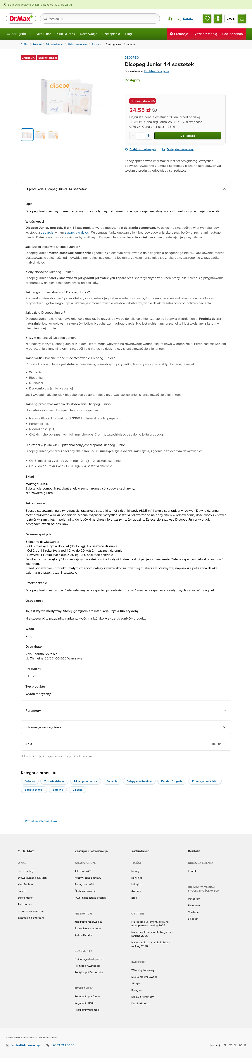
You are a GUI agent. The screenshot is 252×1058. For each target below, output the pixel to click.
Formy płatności (84, 884)
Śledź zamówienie (85, 890)
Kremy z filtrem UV (142, 996)
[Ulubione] (207, 18)
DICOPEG (132, 57)
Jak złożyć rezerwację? (88, 921)
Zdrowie (58, 789)
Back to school (34, 789)
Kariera (22, 890)
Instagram (194, 898)
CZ (230, 1045)
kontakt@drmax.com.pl (25, 1045)
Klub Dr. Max (65, 34)
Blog (128, 34)
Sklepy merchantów (139, 781)
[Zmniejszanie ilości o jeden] (133, 135)
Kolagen (136, 990)
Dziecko (30, 781)
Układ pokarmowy (85, 781)
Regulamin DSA (84, 1003)
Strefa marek (25, 897)
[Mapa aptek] (170, 18)
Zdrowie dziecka (54, 781)
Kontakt (193, 871)
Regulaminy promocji (87, 1009)
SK (235, 1045)
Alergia (135, 983)
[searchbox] (100, 18)
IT (245, 1045)
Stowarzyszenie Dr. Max (32, 877)
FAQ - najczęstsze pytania (90, 897)
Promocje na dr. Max (205, 781)
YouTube (193, 912)
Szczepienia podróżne (31, 917)
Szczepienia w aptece (31, 910)
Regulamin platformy (87, 996)
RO (240, 1045)
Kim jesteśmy (26, 871)
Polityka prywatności (87, 965)
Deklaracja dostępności (89, 959)
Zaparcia (112, 781)
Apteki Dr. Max (83, 934)
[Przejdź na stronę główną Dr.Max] (21, 18)
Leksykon (137, 884)
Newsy (135, 871)
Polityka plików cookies (89, 972)
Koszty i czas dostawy (88, 877)
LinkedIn (193, 918)
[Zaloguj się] (218, 18)
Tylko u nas (43, 34)
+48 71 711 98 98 (62, 1045)
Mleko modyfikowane (144, 976)
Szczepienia (111, 34)
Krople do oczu (140, 1003)
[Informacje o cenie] (155, 110)
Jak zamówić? (83, 871)
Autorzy (136, 890)
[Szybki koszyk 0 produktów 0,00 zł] (242, 18)
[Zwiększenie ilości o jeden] (148, 135)
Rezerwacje (88, 34)
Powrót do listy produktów (41, 820)
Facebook (194, 905)
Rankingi (136, 877)
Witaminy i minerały (142, 970)
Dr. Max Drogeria (156, 71)
